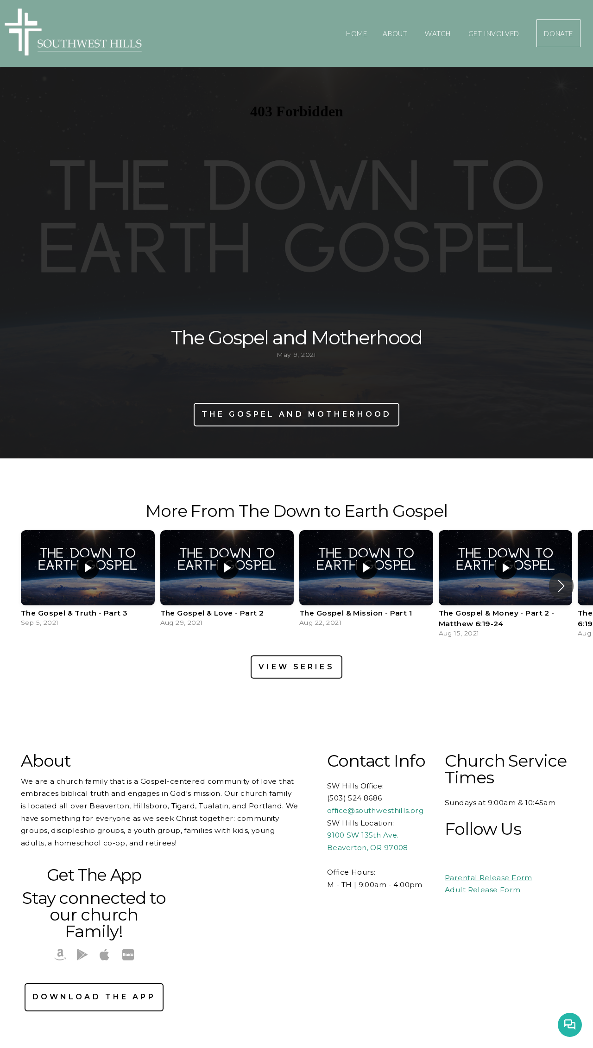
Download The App (94, 996)
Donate (558, 33)
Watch (439, 33)
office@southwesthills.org (376, 810)
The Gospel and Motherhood (296, 414)
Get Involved (494, 33)
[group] (88, 580)
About (396, 33)
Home (356, 33)
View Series (296, 666)
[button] (561, 586)
